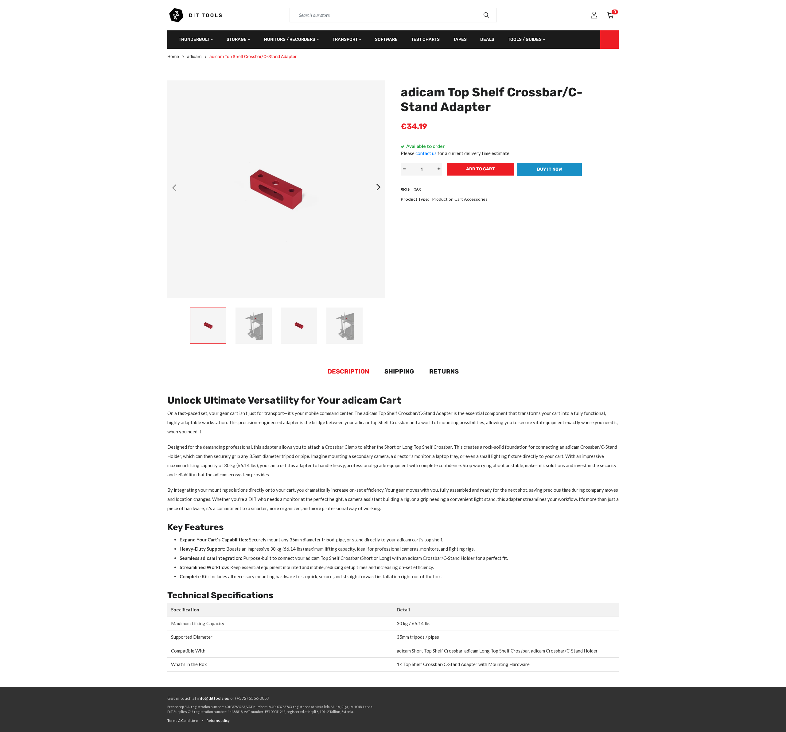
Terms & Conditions (183, 720)
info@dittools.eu (213, 698)
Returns (444, 371)
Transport (345, 39)
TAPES (460, 39)
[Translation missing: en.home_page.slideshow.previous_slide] (174, 187)
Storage (237, 39)
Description (348, 371)
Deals (487, 39)
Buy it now (549, 169)
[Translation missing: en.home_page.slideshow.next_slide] (378, 187)
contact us (426, 153)
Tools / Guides (525, 39)
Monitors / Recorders (289, 39)
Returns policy (218, 720)
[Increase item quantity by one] (438, 169)
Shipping (399, 371)
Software (386, 39)
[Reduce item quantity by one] (404, 169)
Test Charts (425, 39)
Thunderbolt (194, 39)
